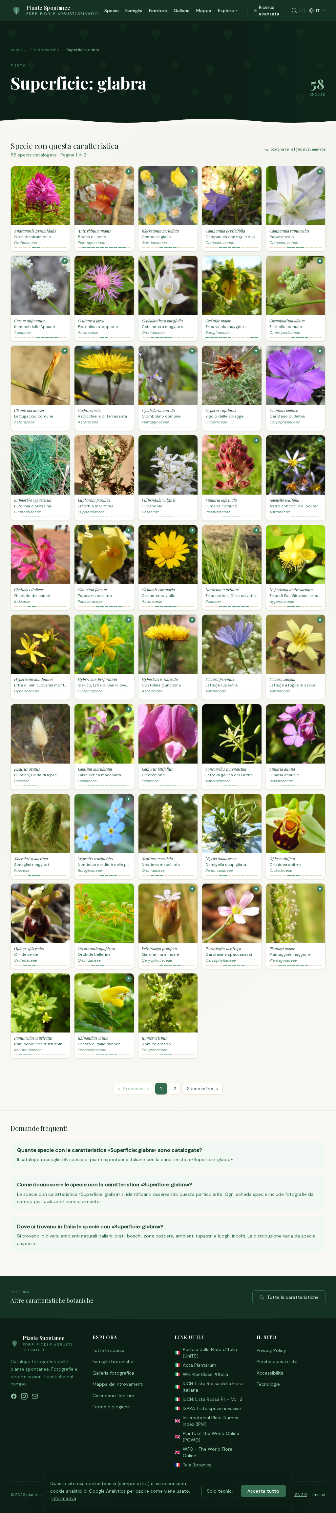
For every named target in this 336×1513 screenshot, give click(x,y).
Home (16, 49)
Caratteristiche (44, 49)
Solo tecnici (220, 1491)
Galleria (182, 10)
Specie (111, 10)
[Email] (35, 1396)
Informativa (64, 1498)
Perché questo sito (277, 1361)
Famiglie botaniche (113, 1361)
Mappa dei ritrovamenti (118, 1384)
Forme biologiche (111, 1407)
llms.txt (319, 1494)
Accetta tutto (263, 1491)
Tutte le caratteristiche (293, 1297)
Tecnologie (268, 1384)
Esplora (226, 10)
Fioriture (158, 10)
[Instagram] (24, 1396)
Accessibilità (270, 1373)
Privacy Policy (271, 1350)
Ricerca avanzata (269, 10)
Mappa (203, 10)
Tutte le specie (108, 1350)
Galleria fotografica (113, 1373)
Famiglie (133, 10)
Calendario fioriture (113, 1396)
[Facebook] (13, 1396)
